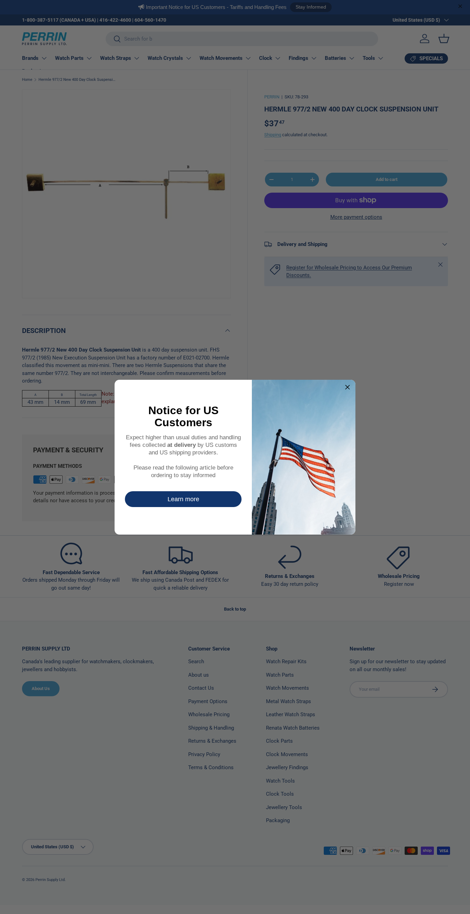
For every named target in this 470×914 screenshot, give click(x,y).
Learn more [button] (183, 499)
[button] (347, 387)
